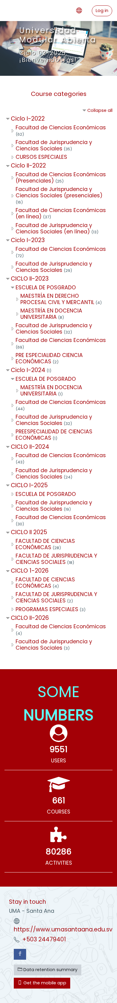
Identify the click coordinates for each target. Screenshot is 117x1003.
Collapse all (99, 110)
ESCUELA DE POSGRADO (46, 287)
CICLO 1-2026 (30, 571)
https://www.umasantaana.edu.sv (63, 929)
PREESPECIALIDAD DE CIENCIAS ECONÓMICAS (54, 435)
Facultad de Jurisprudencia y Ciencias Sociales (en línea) (54, 228)
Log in (102, 11)
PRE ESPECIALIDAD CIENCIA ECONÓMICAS (49, 358)
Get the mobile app (44, 983)
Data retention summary (49, 970)
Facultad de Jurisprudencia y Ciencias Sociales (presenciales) (59, 192)
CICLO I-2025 (29, 485)
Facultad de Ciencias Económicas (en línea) (61, 213)
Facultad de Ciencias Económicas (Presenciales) (61, 177)
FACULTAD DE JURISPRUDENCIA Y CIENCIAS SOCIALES (56, 559)
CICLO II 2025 (29, 532)
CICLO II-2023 (30, 279)
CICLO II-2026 (30, 618)
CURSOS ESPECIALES (41, 157)
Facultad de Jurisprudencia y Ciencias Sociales (54, 145)
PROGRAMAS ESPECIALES (47, 609)
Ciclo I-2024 (28, 370)
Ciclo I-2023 (28, 240)
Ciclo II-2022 (28, 166)
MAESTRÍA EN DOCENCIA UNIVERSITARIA (51, 314)
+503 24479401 (44, 939)
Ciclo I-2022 (28, 119)
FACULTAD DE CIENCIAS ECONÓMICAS (45, 544)
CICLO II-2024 (30, 447)
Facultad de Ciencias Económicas (61, 127)
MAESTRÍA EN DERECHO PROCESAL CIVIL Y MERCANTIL (57, 299)
